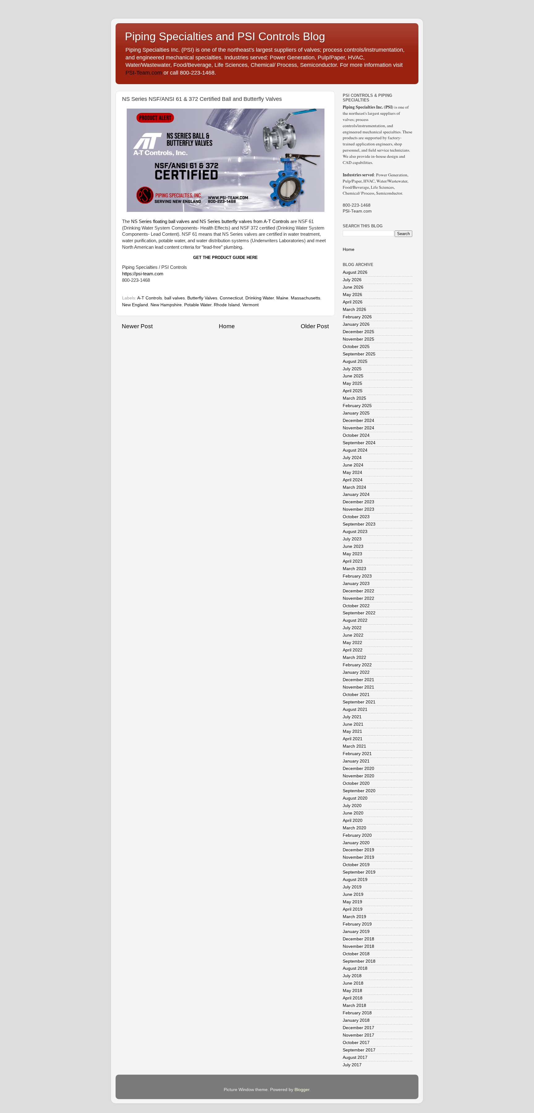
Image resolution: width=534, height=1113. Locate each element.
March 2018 (354, 1005)
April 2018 (352, 998)
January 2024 (356, 494)
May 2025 (352, 383)
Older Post (315, 326)
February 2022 (357, 665)
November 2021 (358, 687)
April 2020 (352, 820)
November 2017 (358, 1035)
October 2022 (356, 606)
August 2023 (355, 531)
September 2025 (359, 354)
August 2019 (355, 879)
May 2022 (352, 642)
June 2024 (353, 465)
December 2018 (358, 939)
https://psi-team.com (142, 273)
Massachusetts (305, 298)
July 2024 (352, 457)
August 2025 (355, 361)
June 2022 (353, 635)
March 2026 (354, 309)
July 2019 (352, 887)
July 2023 (352, 539)
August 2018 (355, 968)
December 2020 (358, 768)
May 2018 (352, 990)
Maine (282, 298)
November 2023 (358, 509)
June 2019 (353, 894)
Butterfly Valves (202, 298)
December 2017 (358, 1027)
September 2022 (359, 613)
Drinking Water (259, 298)
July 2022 (352, 627)
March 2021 (354, 746)
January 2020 (356, 842)
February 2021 (357, 753)
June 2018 (353, 983)
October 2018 (356, 954)
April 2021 (352, 739)
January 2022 (356, 672)
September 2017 (359, 1050)
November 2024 (358, 428)
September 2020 (359, 791)
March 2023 (354, 568)
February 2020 (357, 835)
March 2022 (354, 657)
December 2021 (358, 679)
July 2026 (352, 279)
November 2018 (358, 946)
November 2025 (358, 339)
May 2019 (352, 902)
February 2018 (357, 1013)
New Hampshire (166, 305)
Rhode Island (227, 305)
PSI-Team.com (143, 73)
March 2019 (354, 916)
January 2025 (356, 413)
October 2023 (356, 516)
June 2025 (353, 376)
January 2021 (356, 761)
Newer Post (137, 326)
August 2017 (355, 1057)
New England (135, 305)
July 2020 (352, 805)
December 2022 (358, 591)
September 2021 (359, 702)
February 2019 (357, 924)
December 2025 (358, 331)
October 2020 (356, 783)
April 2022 (352, 650)
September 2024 (359, 442)
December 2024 (358, 420)
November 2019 (358, 857)
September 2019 (359, 872)
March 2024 (354, 487)
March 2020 (354, 828)
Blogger (302, 1089)
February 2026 (357, 317)
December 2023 (358, 502)
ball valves (174, 298)
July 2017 (352, 1065)
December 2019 (358, 850)
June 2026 (353, 287)
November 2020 (358, 776)
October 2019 (356, 864)
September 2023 (359, 524)
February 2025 (357, 405)
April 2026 (352, 302)
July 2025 (352, 369)
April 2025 (352, 391)
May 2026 (352, 294)
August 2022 (355, 620)
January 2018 (356, 1020)
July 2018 (352, 975)
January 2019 (356, 931)
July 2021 (352, 717)
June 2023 (353, 546)
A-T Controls (149, 298)
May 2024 (352, 472)
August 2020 (355, 798)
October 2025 (356, 346)
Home (227, 326)
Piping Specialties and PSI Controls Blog (225, 36)
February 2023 (357, 576)
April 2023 (352, 561)
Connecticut (231, 298)
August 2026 (355, 272)
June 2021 (353, 724)
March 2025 (354, 398)
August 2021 (355, 709)
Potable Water (197, 305)
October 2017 (356, 1042)
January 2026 (356, 324)
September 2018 (359, 961)
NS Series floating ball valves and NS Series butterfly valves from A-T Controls (210, 221)
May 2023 (352, 554)
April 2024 (352, 480)
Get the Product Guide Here (225, 257)
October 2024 (356, 435)
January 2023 (356, 583)
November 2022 (358, 598)
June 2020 (353, 813)
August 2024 (355, 450)
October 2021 (356, 694)
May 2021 (352, 731)
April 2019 (352, 909)
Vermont (250, 305)
